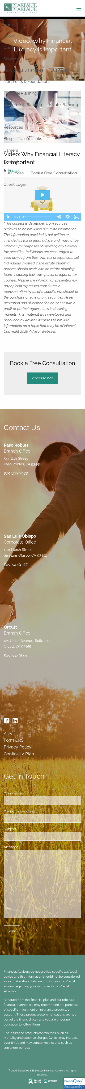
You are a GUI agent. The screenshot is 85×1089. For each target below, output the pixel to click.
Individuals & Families (23, 70)
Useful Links (30, 138)
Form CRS (14, 740)
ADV (8, 733)
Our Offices (14, 173)
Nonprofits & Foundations (27, 81)
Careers (11, 150)
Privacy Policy (17, 746)
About (9, 36)
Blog (8, 138)
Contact (11, 161)
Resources (13, 127)
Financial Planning (20, 93)
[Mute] (58, 217)
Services (11, 58)
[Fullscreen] (76, 217)
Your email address (36, 811)
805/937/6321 (15, 655)
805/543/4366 (16, 565)
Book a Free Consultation (54, 173)
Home (9, 24)
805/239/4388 (16, 473)
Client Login (15, 184)
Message (28, 847)
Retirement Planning (23, 104)
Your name (30, 793)
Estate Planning (63, 104)
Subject (27, 829)
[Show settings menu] (67, 217)
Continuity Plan (19, 753)
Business (59, 70)
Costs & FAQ (15, 115)
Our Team (12, 47)
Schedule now (42, 378)
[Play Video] (8, 217)
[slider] (38, 217)
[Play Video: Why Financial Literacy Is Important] (42, 195)
